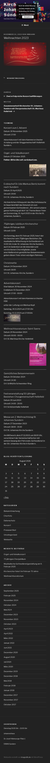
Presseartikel (10, 530)
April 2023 (8, 629)
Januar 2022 (9, 643)
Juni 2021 (8, 648)
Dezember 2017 (11, 695)
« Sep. (6, 497)
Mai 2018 (8, 681)
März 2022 (8, 638)
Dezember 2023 (11, 614)
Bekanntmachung (16, 78)
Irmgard (31, 34)
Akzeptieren (28, 17)
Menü (26, 25)
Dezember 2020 (11, 652)
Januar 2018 (9, 690)
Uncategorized (10, 535)
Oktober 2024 (10, 605)
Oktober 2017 (10, 704)
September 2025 (11, 591)
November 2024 (11, 600)
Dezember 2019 (11, 671)
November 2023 (11, 619)
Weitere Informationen (28, 14)
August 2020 (9, 657)
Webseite (8, 539)
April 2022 (8, 633)
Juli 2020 (7, 662)
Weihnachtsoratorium (13, 576)
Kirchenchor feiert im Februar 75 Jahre (21, 571)
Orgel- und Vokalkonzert (15, 554)
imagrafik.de (26, 757)
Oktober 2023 (10, 624)
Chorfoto (8, 516)
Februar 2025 (10, 596)
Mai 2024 (8, 610)
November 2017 (11, 700)
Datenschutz (9, 521)
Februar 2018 (9, 686)
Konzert (7, 525)
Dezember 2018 (11, 676)
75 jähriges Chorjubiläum (15, 559)
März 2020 (8, 667)
